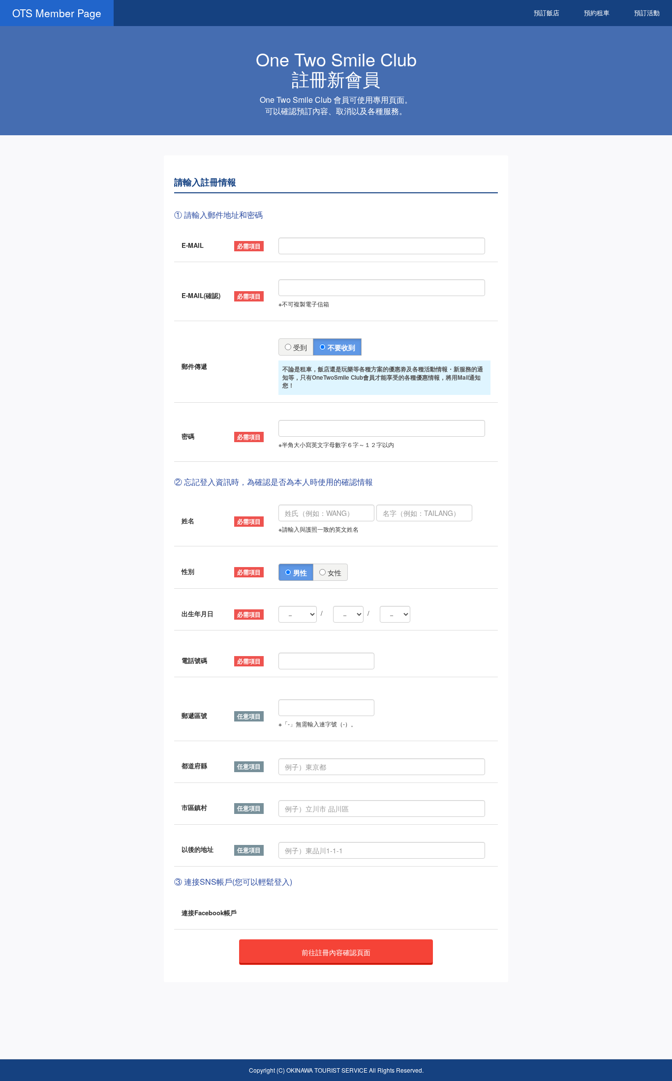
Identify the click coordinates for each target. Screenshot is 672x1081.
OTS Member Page (56, 12)
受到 (299, 347)
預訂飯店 (546, 12)
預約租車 (597, 12)
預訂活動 (647, 12)
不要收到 (340, 347)
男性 (299, 572)
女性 (333, 572)
